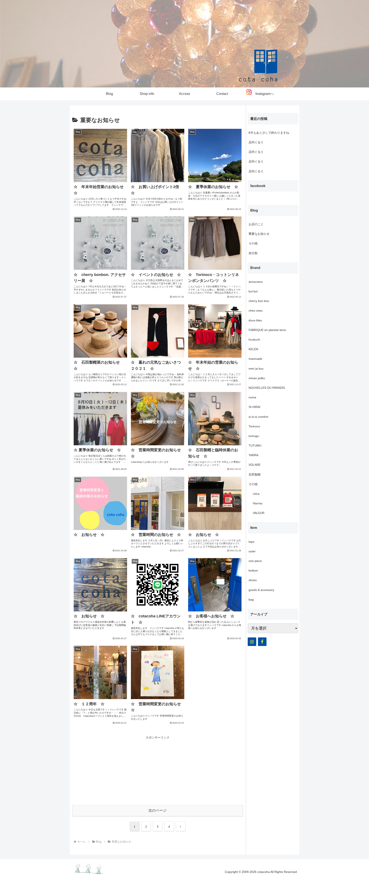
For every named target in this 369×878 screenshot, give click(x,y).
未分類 (253, 253)
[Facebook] (262, 641)
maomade (255, 358)
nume (252, 397)
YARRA (253, 455)
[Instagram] (252, 641)
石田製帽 (255, 474)
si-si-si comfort (258, 416)
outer (252, 551)
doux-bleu (255, 320)
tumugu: (254, 436)
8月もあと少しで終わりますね (269, 132)
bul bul (253, 291)
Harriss (257, 503)
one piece (255, 561)
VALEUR (258, 513)
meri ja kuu (256, 368)
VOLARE (255, 464)
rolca (256, 493)
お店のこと (256, 224)
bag (251, 599)
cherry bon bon (259, 301)
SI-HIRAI (254, 407)
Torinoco (254, 426)
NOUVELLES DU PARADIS (267, 387)
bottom (253, 570)
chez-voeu (256, 310)
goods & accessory (261, 590)
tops (251, 541)
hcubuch (254, 339)
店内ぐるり (256, 142)
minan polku (257, 378)
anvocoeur (256, 281)
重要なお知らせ (259, 233)
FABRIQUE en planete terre (267, 330)
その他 (253, 243)
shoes (253, 580)
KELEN (253, 349)
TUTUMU (255, 445)
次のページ (157, 810)
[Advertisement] (157, 770)
